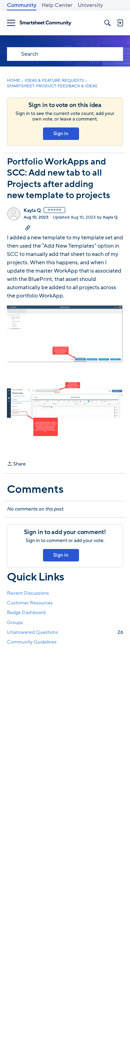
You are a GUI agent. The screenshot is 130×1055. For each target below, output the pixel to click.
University (90, 5)
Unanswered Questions (65, 632)
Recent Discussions (28, 593)
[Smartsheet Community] (45, 23)
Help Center (57, 5)
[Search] (107, 22)
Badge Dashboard (26, 612)
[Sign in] (120, 22)
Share (16, 464)
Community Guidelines (32, 642)
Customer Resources (30, 603)
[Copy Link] (28, 227)
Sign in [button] (60, 133)
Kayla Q (32, 210)
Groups (15, 622)
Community (21, 5)
